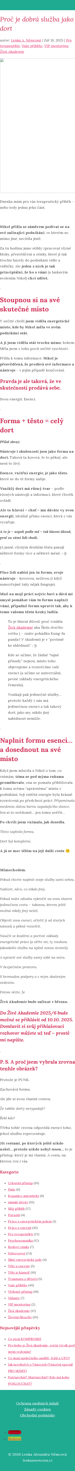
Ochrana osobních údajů (37, 1403)
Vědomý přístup (20, 1292)
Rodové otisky (18, 1247)
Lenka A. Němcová (26, 40)
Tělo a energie (19, 1266)
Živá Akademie (12, 51)
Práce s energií (19, 1228)
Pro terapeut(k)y (20, 1234)
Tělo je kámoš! (19, 1272)
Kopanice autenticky (23, 1196)
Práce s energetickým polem (30, 1221)
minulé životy (18, 1202)
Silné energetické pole (25, 1260)
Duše (11, 1189)
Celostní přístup (20, 1183)
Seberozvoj (16, 1253)
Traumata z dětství (23, 1279)
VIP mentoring (56, 46)
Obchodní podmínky (37, 1415)
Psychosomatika (20, 1240)
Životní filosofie (20, 1317)
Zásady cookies (37, 1409)
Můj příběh (16, 1209)
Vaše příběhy (32, 46)
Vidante (14, 1298)
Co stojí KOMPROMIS (24, 1339)
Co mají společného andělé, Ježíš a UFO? (39, 1358)
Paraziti (14, 1215)
